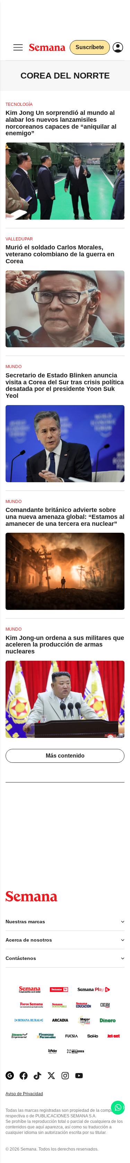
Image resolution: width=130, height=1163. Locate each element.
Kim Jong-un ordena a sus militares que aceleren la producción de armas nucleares (65, 644)
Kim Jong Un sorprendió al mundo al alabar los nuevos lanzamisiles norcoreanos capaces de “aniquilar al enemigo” (61, 123)
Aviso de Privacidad (32, 1094)
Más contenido (65, 756)
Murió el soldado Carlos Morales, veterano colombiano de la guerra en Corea (60, 254)
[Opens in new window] (23, 1075)
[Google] (10, 1075)
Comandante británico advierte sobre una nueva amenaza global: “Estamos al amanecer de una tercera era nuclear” (65, 516)
